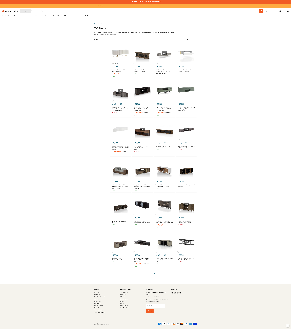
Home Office (57, 16)
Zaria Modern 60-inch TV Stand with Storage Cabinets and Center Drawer (186, 108)
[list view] (196, 40)
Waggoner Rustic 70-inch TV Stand (119, 222)
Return (122, 301)
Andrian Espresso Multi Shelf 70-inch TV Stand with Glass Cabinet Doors (142, 108)
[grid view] (193, 40)
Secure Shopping (98, 305)
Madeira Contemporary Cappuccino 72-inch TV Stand (142, 222)
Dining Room (38, 16)
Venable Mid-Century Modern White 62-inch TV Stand (164, 185)
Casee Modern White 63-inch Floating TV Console (185, 70)
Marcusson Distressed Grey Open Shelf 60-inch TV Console (164, 222)
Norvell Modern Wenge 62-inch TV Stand (186, 185)
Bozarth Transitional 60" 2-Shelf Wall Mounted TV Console (186, 147)
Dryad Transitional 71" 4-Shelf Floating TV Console (164, 147)
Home (96, 23)
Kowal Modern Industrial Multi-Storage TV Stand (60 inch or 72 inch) (164, 260)
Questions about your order (127, 308)
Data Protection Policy (100, 297)
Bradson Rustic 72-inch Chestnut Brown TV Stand (119, 259)
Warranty (122, 297)
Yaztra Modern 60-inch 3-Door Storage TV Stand (120, 70)
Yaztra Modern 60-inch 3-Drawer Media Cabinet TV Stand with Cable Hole (164, 108)
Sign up (149, 311)
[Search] (261, 11)
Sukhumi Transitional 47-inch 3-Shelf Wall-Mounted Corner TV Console (120, 147)
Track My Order (124, 292)
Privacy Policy (97, 308)
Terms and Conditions (99, 312)
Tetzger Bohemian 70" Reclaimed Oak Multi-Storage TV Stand (142, 186)
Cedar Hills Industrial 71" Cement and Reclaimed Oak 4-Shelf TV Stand (120, 186)
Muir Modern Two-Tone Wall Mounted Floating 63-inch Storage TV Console (163, 71)
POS (95, 324)
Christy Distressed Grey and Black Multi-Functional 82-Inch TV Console (142, 259)
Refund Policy (97, 303)
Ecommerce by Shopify (103, 324)
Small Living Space (17, 16)
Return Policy (97, 301)
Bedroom (47, 16)
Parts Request (123, 299)
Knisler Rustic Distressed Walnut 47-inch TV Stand (184, 222)
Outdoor (87, 16)
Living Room (28, 16)
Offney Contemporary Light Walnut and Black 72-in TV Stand (141, 147)
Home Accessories (77, 16)
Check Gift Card (124, 305)
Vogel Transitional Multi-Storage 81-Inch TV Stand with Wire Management (120, 109)
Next (155, 274)
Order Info (123, 294)
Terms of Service (98, 310)
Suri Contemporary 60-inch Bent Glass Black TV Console (186, 259)
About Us (96, 292)
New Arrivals (5, 16)
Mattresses (67, 16)
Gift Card (122, 303)
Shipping (96, 299)
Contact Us (97, 294)
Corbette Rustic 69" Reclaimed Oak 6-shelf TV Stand (142, 70)
